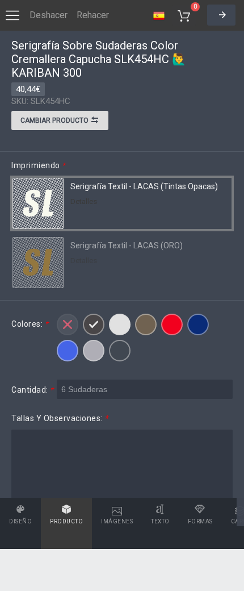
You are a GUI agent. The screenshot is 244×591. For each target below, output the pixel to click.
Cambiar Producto (55, 120)
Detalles (83, 201)
